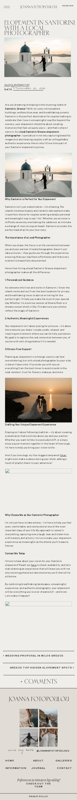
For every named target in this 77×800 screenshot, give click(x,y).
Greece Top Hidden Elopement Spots (41, 667)
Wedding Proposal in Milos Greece (34, 655)
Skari (63, 455)
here (34, 565)
